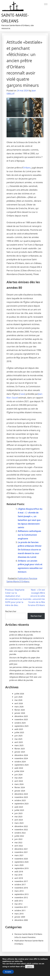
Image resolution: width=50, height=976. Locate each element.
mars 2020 (18, 865)
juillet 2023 (19, 810)
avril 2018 (18, 878)
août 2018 (18, 871)
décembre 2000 (21, 920)
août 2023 (18, 807)
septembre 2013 (21, 894)
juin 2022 (18, 839)
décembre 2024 (21, 755)
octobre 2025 (20, 723)
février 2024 (19, 787)
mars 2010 (18, 913)
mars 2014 (18, 891)
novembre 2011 (21, 907)
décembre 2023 (21, 794)
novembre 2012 (21, 897)
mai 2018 (18, 875)
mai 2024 (18, 778)
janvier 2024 (19, 791)
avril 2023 (18, 820)
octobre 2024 (20, 761)
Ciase (22, 394)
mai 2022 (18, 842)
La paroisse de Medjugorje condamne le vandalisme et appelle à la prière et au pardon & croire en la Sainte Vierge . (26, 641)
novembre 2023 (21, 797)
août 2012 (18, 900)
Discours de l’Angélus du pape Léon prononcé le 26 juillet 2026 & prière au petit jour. (25, 660)
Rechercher (10, 611)
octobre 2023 (20, 800)
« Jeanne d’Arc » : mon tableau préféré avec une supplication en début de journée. (25, 651)
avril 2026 (18, 703)
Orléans (27, 167)
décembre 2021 (21, 849)
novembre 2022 (21, 829)
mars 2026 (18, 706)
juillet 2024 (19, 771)
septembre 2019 (21, 868)
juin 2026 (18, 697)
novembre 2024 (21, 758)
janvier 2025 (19, 752)
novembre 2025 (21, 719)
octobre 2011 (20, 910)
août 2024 (18, 768)
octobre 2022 (20, 833)
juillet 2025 (19, 732)
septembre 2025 (21, 726)
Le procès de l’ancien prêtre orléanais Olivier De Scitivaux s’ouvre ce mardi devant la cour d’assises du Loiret (30, 549)
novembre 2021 (21, 852)
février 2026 (19, 710)
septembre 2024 (21, 765)
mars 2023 (18, 823)
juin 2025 (18, 735)
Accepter (8, 972)
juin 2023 (18, 813)
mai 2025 (18, 739)
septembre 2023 (21, 803)
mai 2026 (18, 700)
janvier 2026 (19, 713)
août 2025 (18, 729)
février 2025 (19, 748)
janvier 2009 (19, 917)
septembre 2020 (21, 862)
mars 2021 (18, 855)
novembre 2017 (21, 881)
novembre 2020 (21, 858)
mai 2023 (18, 816)
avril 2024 (18, 781)
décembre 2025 (21, 716)
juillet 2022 (19, 836)
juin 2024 (18, 774)
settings (29, 967)
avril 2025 (18, 742)
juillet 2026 (19, 693)
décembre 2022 (21, 826)
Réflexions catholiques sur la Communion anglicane (29, 535)
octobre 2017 (20, 884)
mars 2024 (18, 784)
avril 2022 (18, 845)
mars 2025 (18, 745)
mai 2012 (18, 904)
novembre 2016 (21, 887)
